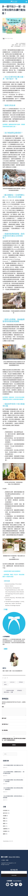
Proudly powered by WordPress (8, 891)
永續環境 (5, 828)
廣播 (4, 823)
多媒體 (4, 815)
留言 (3, 706)
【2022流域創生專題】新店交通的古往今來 (13, 765)
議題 (4, 834)
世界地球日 (21, 682)
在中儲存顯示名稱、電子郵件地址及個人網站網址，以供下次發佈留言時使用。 (13, 739)
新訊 (4, 826)
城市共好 (5, 813)
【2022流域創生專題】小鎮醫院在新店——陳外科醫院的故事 (13, 772)
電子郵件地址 (5, 724)
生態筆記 (5, 831)
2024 (5, 682)
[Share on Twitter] (5, 678)
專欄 (4, 818)
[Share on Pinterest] (7, 678)
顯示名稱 (4, 718)
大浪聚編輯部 (6, 636)
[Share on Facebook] (3, 678)
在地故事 (5, 810)
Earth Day (12, 682)
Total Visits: (6, 841)
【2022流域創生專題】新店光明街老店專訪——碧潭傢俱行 (13, 788)
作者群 (7, 860)
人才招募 (3, 860)
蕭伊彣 (4, 668)
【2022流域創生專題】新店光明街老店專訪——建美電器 (13, 780)
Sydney (22, 891)
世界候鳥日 (19, 690)
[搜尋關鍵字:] (10, 754)
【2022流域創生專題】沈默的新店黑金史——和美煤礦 (13, 796)
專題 (4, 821)
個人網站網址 (5, 730)
